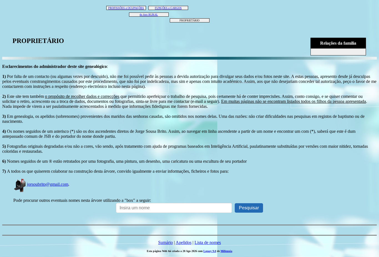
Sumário (165, 242)
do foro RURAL (149, 14)
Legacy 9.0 (209, 251)
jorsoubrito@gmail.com (47, 184)
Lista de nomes (207, 242)
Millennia (226, 251)
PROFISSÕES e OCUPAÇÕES (126, 7)
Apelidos (183, 242)
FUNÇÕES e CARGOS (168, 7)
